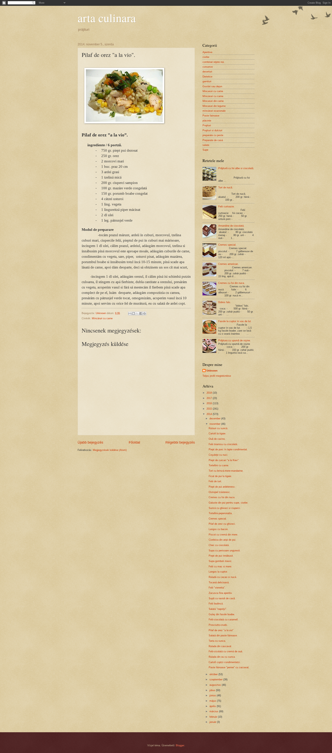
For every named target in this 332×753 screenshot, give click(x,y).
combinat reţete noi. (214, 62)
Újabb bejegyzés (90, 442)
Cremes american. (228, 264)
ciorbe (206, 57)
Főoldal (134, 442)
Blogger (180, 745)
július (212, 690)
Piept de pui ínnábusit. (221, 555)
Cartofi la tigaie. (217, 433)
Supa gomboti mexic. (220, 561)
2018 (210, 392)
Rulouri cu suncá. (218, 428)
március (214, 711)
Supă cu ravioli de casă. (222, 598)
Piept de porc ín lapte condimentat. (228, 449)
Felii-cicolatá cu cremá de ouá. (226, 651)
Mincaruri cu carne (213, 91)
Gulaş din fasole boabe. (222, 614)
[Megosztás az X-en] (137, 313)
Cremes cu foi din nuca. (231, 283)
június (213, 695)
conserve (208, 66)
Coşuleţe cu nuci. (218, 454)
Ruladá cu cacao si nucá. (223, 577)
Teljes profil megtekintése (217, 375)
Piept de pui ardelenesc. (222, 486)
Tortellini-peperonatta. (220, 513)
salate (206, 145)
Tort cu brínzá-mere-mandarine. (226, 470)
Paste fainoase (211, 115)
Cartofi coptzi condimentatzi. (225, 662)
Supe (205, 149)
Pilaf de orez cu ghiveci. (222, 523)
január (213, 722)
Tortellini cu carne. (219, 465)
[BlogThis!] (133, 313)
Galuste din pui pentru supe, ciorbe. (228, 502)
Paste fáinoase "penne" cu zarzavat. (229, 667)
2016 (210, 403)
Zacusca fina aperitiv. (220, 593)
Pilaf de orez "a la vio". (221, 630)
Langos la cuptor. (218, 571)
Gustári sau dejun (212, 86)
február (213, 716)
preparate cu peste (213, 135)
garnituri (207, 81)
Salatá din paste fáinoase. (223, 635)
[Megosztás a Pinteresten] (144, 313)
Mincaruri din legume (214, 106)
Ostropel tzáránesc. (220, 492)
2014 (210, 414)
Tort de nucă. (225, 187)
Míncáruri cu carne (102, 318)
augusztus (215, 684)
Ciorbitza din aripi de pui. (222, 539)
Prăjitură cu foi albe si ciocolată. (236, 168)
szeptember (216, 679)
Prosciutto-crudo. (218, 624)
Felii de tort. (215, 481)
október (213, 674)
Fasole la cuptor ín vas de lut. (234, 321)
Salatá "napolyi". (218, 609)
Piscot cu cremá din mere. (223, 534)
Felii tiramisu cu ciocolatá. (223, 444)
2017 (210, 398)
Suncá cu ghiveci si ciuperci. (225, 508)
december (215, 418)
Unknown (211, 370)
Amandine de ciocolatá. (231, 225)
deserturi (207, 71)
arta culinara (107, 17)
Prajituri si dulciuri (212, 130)
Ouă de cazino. (217, 438)
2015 (210, 408)
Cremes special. (227, 244)
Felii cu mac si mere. (220, 566)
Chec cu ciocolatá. (219, 545)
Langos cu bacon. (218, 529)
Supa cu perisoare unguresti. (225, 550)
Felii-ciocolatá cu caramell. (223, 619)
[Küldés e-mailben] (130, 313)
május (213, 700)
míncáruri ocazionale (214, 110)
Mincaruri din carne (213, 101)
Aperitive (207, 52)
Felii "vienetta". (217, 587)
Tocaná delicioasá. (219, 582)
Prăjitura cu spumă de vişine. (234, 340)
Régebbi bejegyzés (180, 442)
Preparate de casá (213, 140)
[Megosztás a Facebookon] (141, 313)
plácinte (207, 120)
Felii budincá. (216, 603)
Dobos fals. (224, 302)
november (215, 423)
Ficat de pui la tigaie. (220, 476)
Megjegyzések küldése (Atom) (110, 450)
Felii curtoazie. (226, 206)
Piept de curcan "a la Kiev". (224, 460)
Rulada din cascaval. (220, 646)
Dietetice (207, 76)
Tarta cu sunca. (217, 640)
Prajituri (207, 125)
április (213, 706)
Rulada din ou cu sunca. (222, 656)
